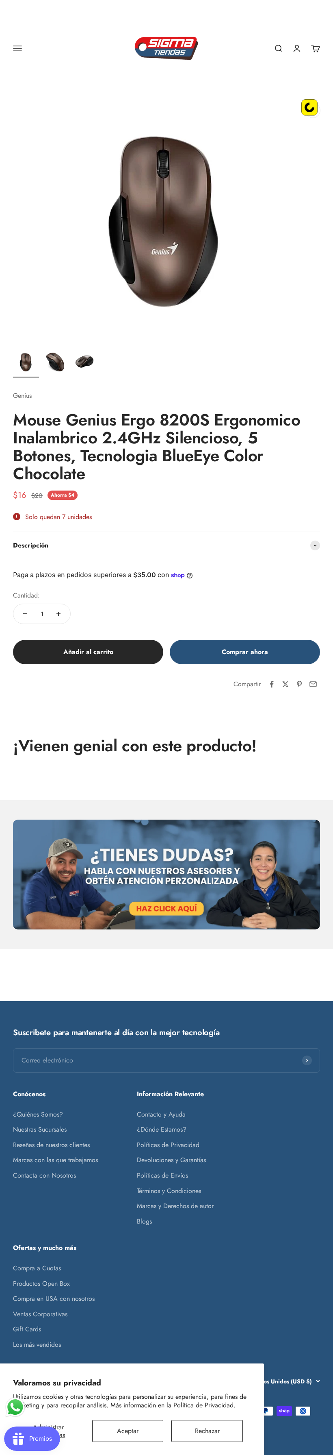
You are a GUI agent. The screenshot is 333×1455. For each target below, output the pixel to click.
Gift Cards (27, 1329)
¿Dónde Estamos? (161, 1129)
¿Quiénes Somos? (38, 1114)
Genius (22, 395)
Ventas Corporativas (40, 1314)
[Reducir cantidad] (25, 614)
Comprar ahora (245, 652)
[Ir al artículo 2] (55, 363)
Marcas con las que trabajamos (55, 1160)
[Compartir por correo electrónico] (313, 684)
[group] (166, 874)
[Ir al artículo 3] (84, 363)
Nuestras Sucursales (40, 1129)
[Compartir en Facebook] (272, 684)
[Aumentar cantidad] (58, 614)
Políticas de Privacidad (168, 1145)
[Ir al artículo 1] (26, 363)
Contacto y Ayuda (161, 1114)
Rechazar (207, 1430)
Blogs (144, 1221)
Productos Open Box (41, 1283)
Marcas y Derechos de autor (175, 1206)
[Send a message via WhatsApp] (15, 1407)
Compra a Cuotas (37, 1268)
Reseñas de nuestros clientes (51, 1145)
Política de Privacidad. (204, 1405)
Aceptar (127, 1430)
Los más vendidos (37, 1344)
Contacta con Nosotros (44, 1175)
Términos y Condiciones (169, 1190)
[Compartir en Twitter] (285, 684)
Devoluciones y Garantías (171, 1160)
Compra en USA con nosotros (54, 1298)
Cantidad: (26, 595)
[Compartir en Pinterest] (299, 684)
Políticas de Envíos (162, 1175)
